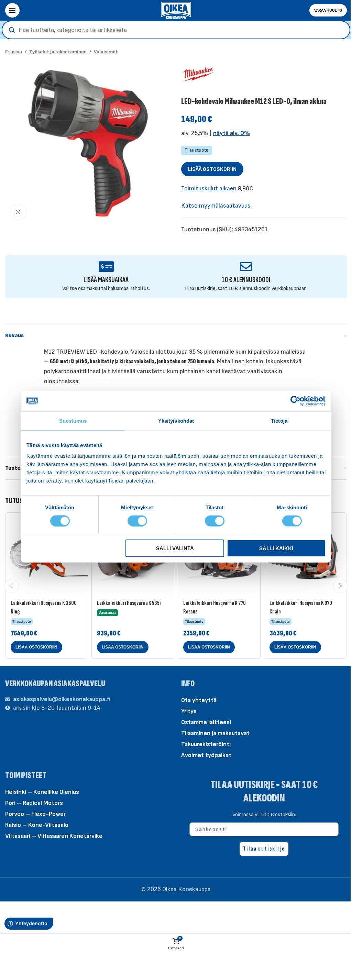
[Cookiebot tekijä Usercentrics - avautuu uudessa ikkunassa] (295, 401)
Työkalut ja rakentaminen (58, 52)
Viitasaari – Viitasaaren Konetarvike (53, 836)
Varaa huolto (328, 10)
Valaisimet (106, 52)
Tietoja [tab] (279, 420)
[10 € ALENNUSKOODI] (246, 267)
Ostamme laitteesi (206, 722)
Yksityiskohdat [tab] (176, 420)
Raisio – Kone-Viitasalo (36, 825)
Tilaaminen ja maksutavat (215, 733)
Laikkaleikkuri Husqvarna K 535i (129, 603)
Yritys (189, 711)
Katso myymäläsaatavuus (216, 205)
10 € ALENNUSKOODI (246, 280)
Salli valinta (175, 548)
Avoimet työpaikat (206, 755)
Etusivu (13, 52)
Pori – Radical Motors (34, 803)
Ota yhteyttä (199, 700)
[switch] (137, 520)
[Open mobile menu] (12, 10)
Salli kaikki (276, 548)
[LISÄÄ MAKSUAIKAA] (106, 267)
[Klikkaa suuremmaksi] (18, 212)
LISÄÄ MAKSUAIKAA (106, 280)
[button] (36, 647)
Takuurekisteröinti (206, 744)
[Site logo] (176, 9)
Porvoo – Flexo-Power (35, 814)
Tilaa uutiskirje (264, 848)
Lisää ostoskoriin (212, 169)
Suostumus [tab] (73, 420)
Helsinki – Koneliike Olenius (42, 792)
